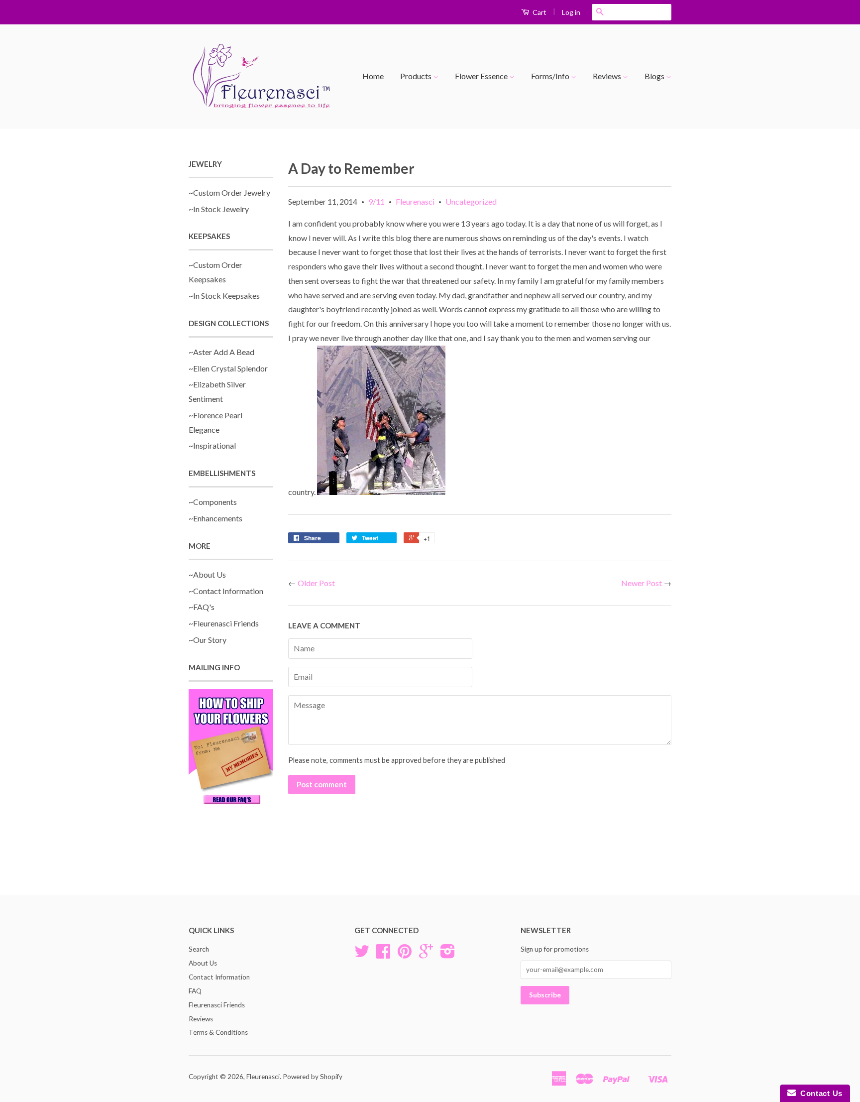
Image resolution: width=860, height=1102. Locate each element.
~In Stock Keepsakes (224, 295)
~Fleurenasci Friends (224, 623)
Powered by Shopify (312, 1077)
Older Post (316, 583)
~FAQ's (202, 607)
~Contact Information (226, 591)
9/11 (376, 201)
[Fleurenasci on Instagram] (447, 955)
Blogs (655, 76)
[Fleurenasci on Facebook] (383, 955)
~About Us (207, 574)
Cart (538, 12)
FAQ (195, 991)
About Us (203, 963)
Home (373, 76)
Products (416, 76)
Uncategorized (471, 201)
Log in (571, 12)
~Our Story (207, 639)
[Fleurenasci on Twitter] (361, 955)
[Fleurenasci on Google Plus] (426, 955)
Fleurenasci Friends (217, 1005)
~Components (213, 501)
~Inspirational (212, 445)
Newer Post (641, 583)
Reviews (608, 76)
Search (199, 949)
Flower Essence (482, 76)
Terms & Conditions (218, 1032)
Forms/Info (551, 76)
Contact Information (219, 977)
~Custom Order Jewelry (229, 192)
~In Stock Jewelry (219, 209)
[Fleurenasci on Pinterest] (404, 955)
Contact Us (819, 1093)
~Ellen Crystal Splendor (228, 368)
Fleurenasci (415, 201)
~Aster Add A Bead (221, 352)
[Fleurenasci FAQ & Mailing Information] (231, 748)
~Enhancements (215, 518)
